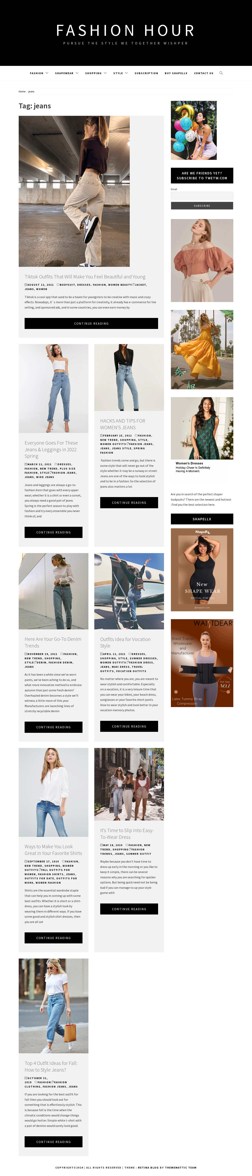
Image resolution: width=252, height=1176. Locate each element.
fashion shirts (51, 874)
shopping (128, 440)
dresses (84, 284)
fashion (99, 284)
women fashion (48, 882)
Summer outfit (139, 854)
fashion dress (141, 662)
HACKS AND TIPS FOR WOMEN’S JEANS (122, 424)
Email (174, 189)
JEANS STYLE (122, 448)
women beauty (120, 284)
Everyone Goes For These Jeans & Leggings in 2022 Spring (51, 449)
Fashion (37, 73)
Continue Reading (91, 323)
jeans (29, 289)
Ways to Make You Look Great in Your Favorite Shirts (53, 849)
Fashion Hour (126, 29)
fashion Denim (60, 662)
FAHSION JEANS (141, 444)
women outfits (113, 444)
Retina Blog (148, 1167)
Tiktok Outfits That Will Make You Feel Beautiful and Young (85, 276)
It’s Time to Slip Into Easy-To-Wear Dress (127, 833)
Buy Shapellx (176, 73)
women (41, 289)
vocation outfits (131, 671)
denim (41, 662)
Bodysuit (67, 284)
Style (118, 73)
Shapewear (64, 73)
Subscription (146, 73)
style (44, 472)
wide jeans (45, 477)
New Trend (49, 468)
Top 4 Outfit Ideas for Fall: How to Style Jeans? (51, 1066)
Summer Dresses (143, 658)
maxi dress (121, 667)
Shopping (93, 73)
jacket (140, 284)
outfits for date (39, 878)
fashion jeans (64, 472)
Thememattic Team (181, 1167)
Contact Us (204, 73)
